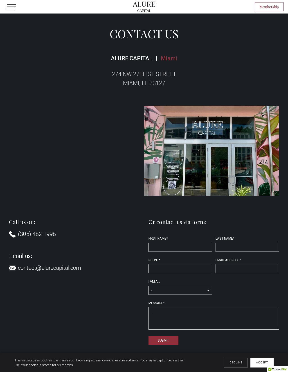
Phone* (154, 260)
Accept (262, 362)
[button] (11, 6)
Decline (236, 362)
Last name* (225, 238)
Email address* (228, 260)
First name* (158, 238)
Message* (156, 303)
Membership (269, 7)
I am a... (154, 281)
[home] (144, 7)
